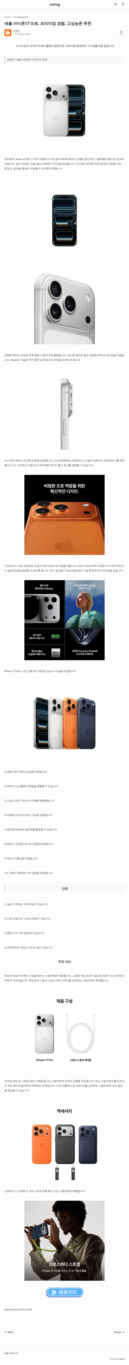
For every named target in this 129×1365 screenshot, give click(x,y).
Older (10, 1332)
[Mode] (116, 4)
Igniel (122, 1359)
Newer (118, 1332)
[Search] (123, 4)
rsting (54, 4)
